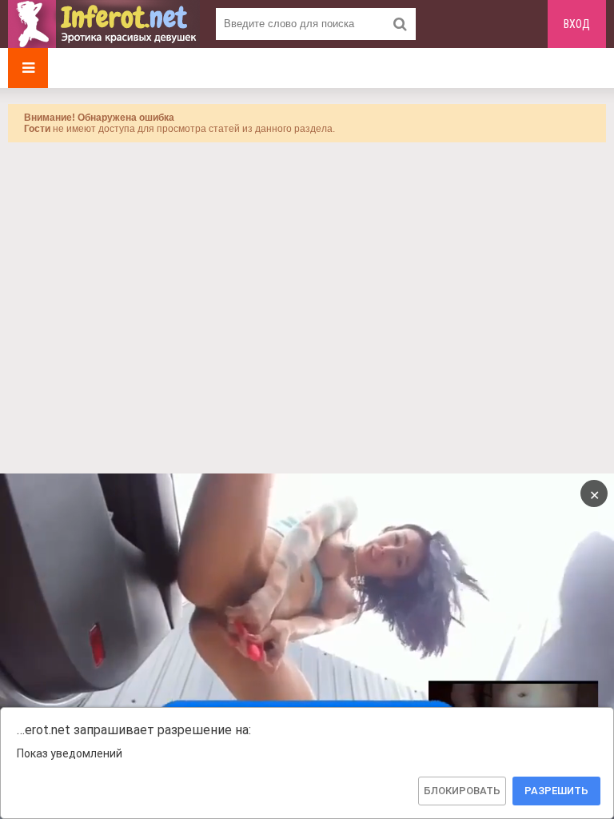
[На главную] (104, 24)
